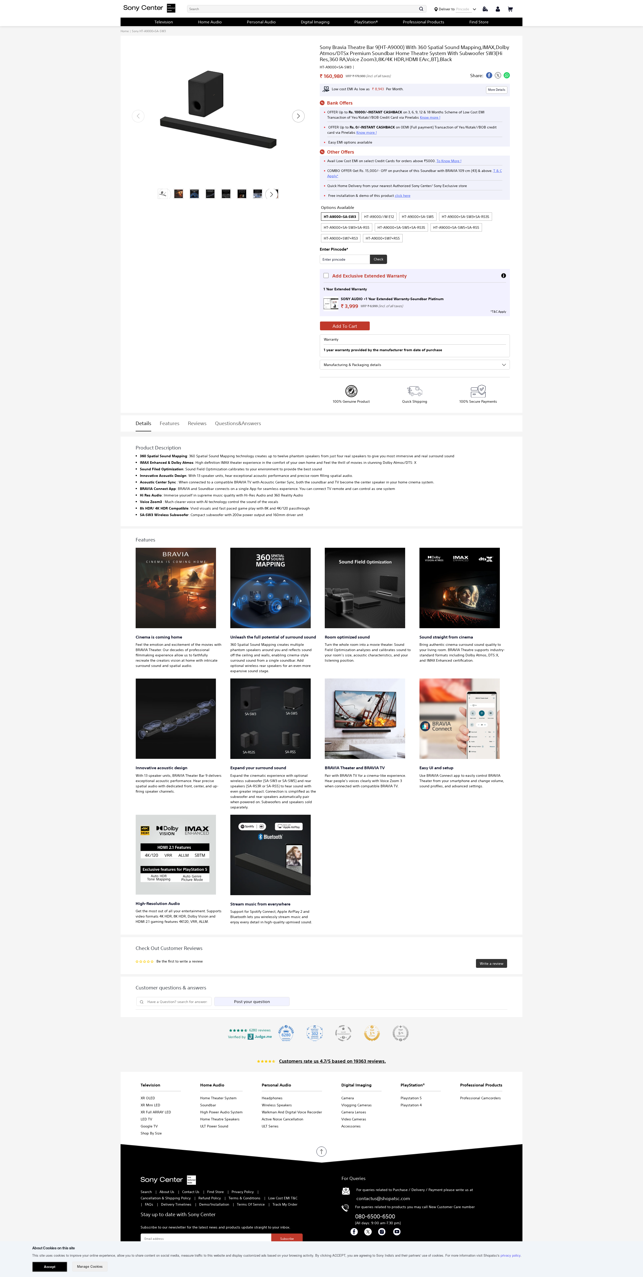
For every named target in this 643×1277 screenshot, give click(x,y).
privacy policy (510, 1255)
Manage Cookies (89, 1266)
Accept (49, 1266)
